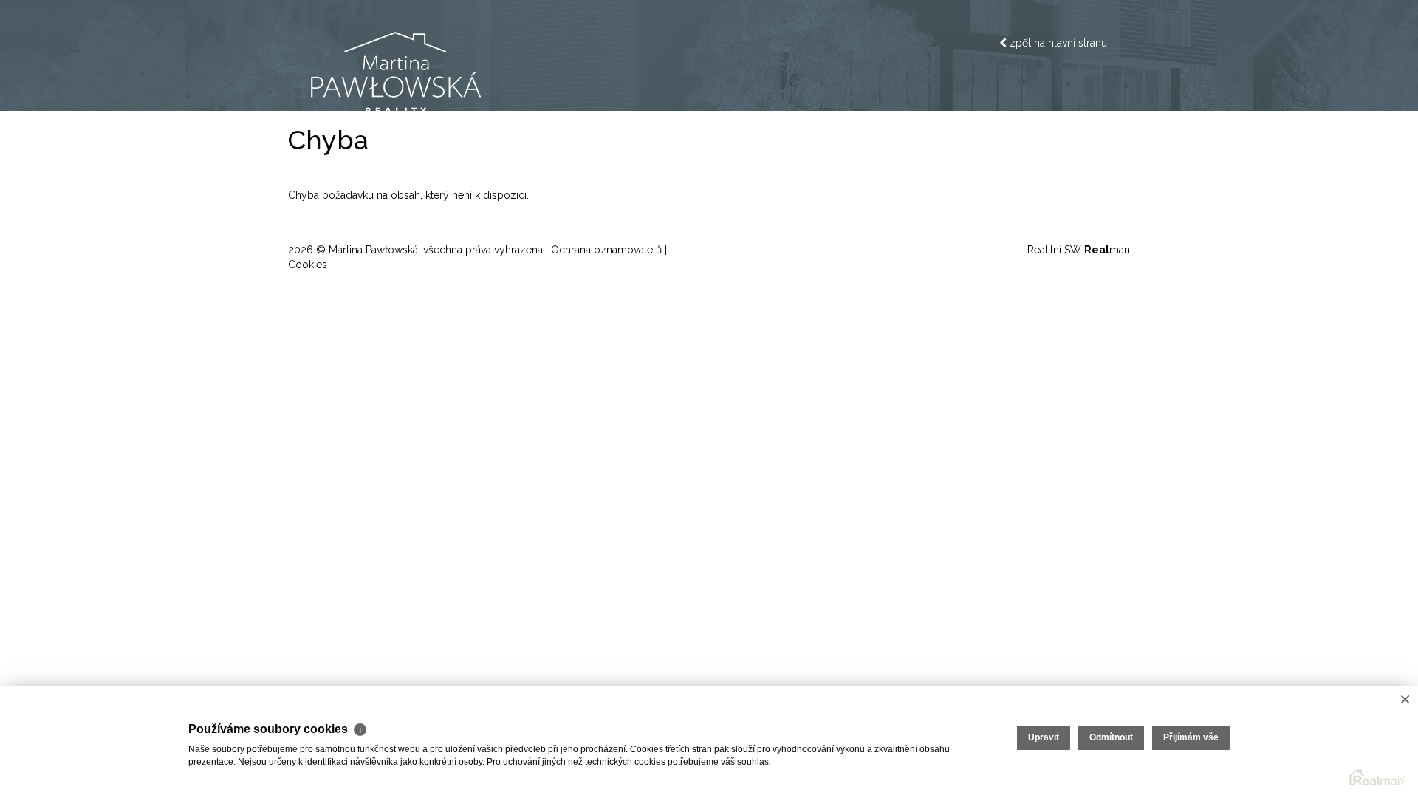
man (1107, 250)
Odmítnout (1111, 737)
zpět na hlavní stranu (1057, 43)
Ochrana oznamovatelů (606, 250)
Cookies (307, 264)
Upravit (1043, 737)
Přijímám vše (1191, 737)
